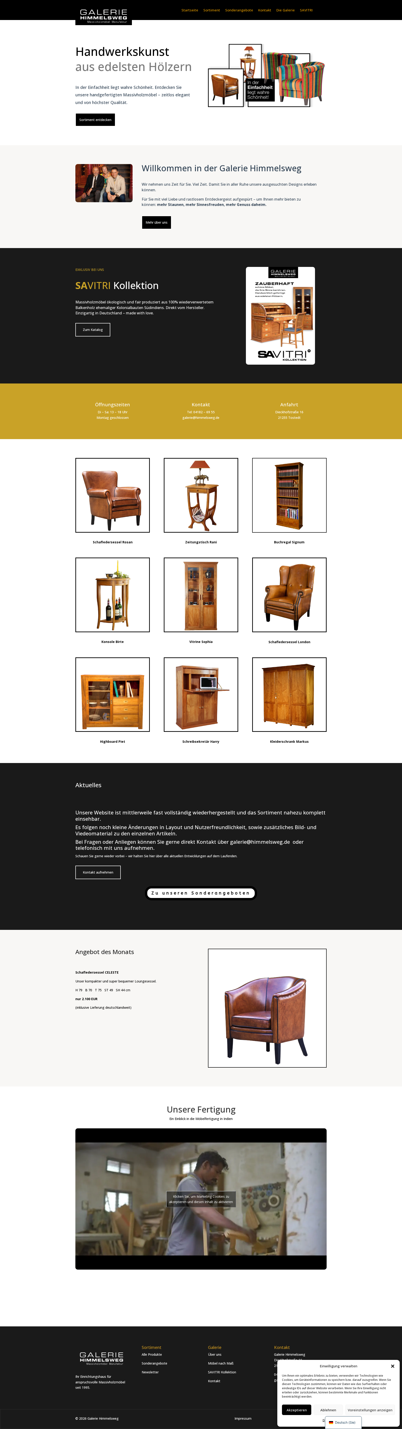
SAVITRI (306, 10)
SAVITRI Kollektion (222, 1372)
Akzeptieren (297, 1410)
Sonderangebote (239, 10)
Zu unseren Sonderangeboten (201, 893)
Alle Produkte (152, 1354)
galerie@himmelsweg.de (260, 841)
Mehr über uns (157, 222)
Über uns (214, 1354)
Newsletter (150, 1372)
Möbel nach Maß (221, 1363)
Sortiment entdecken (95, 120)
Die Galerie (285, 10)
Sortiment (211, 10)
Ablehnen (328, 1410)
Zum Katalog (93, 329)
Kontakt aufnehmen (98, 872)
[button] (392, 1366)
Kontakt (264, 10)
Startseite (189, 10)
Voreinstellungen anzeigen (370, 1410)
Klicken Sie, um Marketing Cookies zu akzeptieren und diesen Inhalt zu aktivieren (201, 1199)
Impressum (242, 1418)
